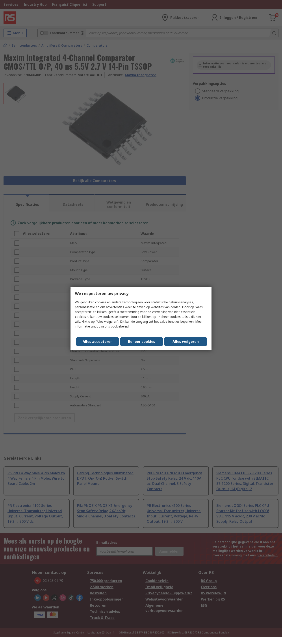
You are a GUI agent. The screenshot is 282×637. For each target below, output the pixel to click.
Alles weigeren (186, 341)
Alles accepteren (98, 341)
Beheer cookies (141, 341)
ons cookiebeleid (117, 326)
